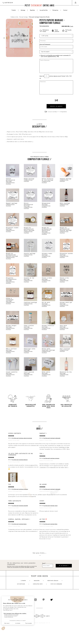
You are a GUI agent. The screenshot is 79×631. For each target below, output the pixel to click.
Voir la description (44, 26)
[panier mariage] (75, 2)
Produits (14, 10)
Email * (44, 563)
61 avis (71, 26)
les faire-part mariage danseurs (20, 459)
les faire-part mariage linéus (50, 524)
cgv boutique (21, 584)
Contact (65, 10)
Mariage (23, 10)
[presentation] (4, 37)
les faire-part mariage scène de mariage (22, 438)
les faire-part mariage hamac (19, 524)
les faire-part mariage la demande (52, 438)
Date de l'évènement (45, 44)
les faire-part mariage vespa (50, 505)
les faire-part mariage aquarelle (20, 505)
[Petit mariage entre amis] (39, 5)
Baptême (32, 10)
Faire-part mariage (23, 17)
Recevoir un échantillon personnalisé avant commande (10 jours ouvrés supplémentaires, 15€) (56, 56)
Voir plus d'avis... (39, 553)
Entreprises (55, 10)
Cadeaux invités (14, 17)
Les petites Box (44, 10)
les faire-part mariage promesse (51, 458)
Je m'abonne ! (64, 565)
